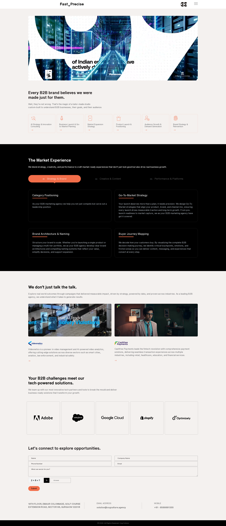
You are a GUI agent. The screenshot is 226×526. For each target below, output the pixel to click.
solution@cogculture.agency (111, 507)
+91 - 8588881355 (164, 507)
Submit (34, 488)
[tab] (54, 178)
